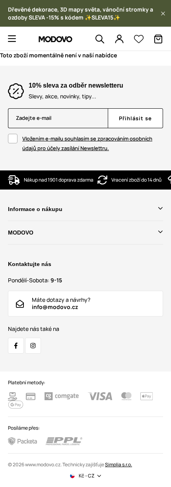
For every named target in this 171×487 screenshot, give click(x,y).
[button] (163, 13)
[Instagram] (33, 346)
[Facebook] (16, 346)
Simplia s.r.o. (118, 464)
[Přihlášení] (119, 39)
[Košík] (158, 39)
